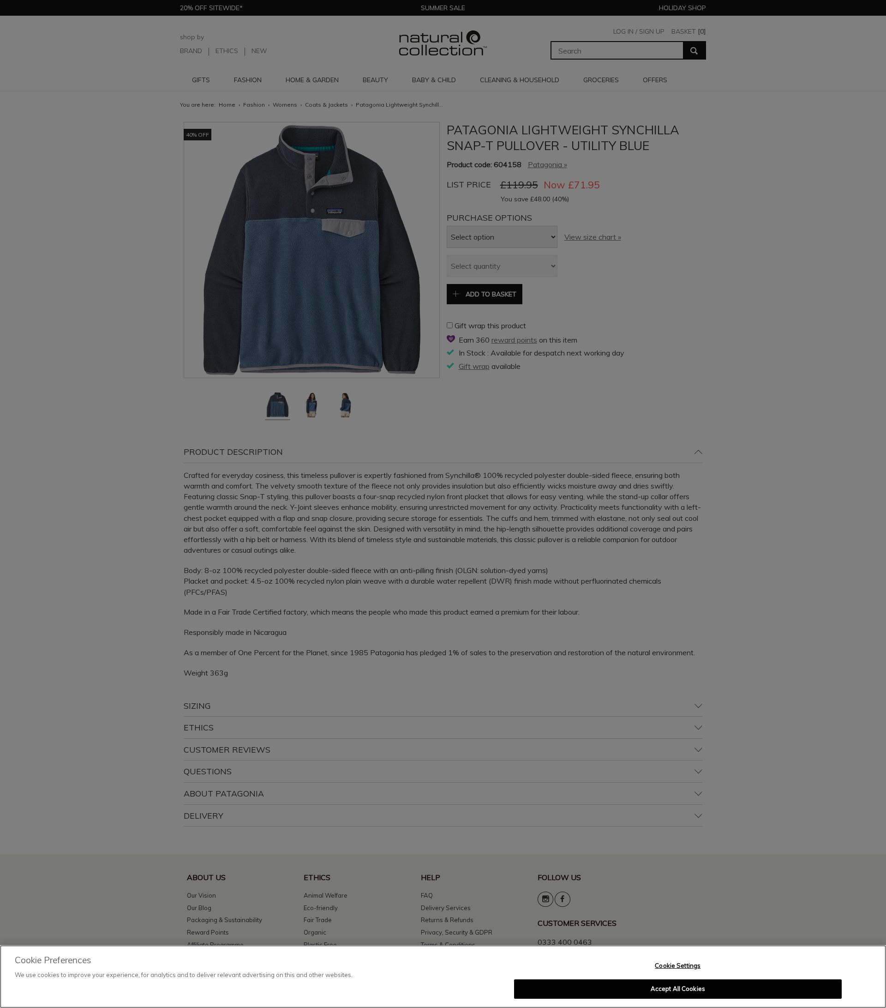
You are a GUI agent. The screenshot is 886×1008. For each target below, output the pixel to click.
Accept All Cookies (678, 988)
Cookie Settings (677, 965)
